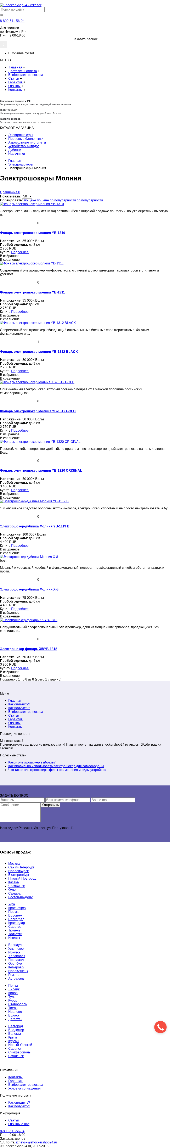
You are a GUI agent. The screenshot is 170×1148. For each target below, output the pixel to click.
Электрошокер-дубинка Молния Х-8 (29, 589)
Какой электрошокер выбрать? (32, 762)
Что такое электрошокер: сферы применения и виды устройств (57, 770)
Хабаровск (16, 956)
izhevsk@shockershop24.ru (36, 1142)
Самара (14, 893)
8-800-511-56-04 (12, 21)
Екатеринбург (18, 875)
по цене (30, 200)
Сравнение (10, 192)
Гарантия (15, 719)
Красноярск (17, 908)
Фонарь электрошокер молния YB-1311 (32, 292)
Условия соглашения (24, 1088)
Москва (14, 863)
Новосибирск (18, 871)
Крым (12, 1037)
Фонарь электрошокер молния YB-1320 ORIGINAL (41, 470)
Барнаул (15, 945)
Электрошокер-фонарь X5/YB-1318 (28, 649)
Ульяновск (16, 948)
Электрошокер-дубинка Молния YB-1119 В (34, 526)
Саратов (15, 926)
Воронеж (15, 915)
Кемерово (16, 967)
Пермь (13, 911)
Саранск (14, 1048)
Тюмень (14, 930)
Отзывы (14, 723)
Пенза (13, 985)
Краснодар (16, 923)
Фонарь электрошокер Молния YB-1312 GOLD (38, 411)
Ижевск (14, 938)
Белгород (15, 1026)
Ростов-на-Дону (20, 897)
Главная (14, 700)
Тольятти (15, 934)
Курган (13, 1041)
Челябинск (16, 886)
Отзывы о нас (18, 1124)
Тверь (12, 1008)
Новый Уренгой (20, 1045)
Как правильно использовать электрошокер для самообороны (56, 766)
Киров (13, 993)
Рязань (13, 974)
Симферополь (19, 1052)
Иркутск (14, 952)
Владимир (16, 1030)
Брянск (13, 1015)
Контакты (15, 726)
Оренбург (15, 963)
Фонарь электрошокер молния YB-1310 (32, 233)
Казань (13, 882)
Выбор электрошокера (25, 711)
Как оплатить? (19, 704)
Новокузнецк (18, 971)
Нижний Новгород (22, 878)
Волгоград (16, 919)
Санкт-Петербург (21, 867)
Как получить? (19, 708)
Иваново (15, 1011)
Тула (12, 996)
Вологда (14, 1033)
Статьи (13, 715)
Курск (12, 1000)
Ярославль (16, 960)
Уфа (11, 904)
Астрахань (16, 978)
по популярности (63, 200)
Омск (12, 889)
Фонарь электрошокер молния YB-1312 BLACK (39, 351)
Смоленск (16, 1056)
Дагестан (15, 1019)
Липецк (13, 989)
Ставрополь (17, 1004)
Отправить (50, 805)
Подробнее (20, 252)
